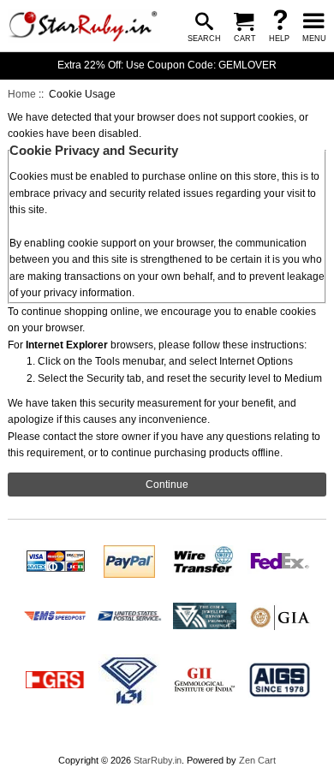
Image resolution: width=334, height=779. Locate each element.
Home (22, 94)
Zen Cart (257, 760)
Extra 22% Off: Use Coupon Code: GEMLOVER (167, 65)
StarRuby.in (158, 760)
